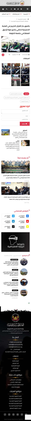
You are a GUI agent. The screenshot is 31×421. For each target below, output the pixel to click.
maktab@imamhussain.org (15, 344)
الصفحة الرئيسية (22, 19)
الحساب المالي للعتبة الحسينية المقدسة (15, 352)
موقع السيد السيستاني (15, 380)
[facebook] (21, 9)
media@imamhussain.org (15, 347)
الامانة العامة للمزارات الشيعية (15, 384)
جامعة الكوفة (25, 101)
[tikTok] (5, 414)
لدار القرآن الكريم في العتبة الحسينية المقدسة (17, 97)
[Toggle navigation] (27, 9)
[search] (6, 9)
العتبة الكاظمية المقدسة (15, 398)
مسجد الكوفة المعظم (15, 408)
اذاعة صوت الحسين (15, 370)
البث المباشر (15, 363)
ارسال (23, 124)
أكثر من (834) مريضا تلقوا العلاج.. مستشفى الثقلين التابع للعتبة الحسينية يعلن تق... (10, 273)
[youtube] (14, 9)
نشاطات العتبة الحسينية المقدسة (19, 21)
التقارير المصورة (14, 259)
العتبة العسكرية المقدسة (15, 403)
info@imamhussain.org (15, 342)
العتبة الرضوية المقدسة (15, 401)
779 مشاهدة (15, 55)
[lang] (3, 9)
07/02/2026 (25, 55)
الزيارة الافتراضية (15, 366)
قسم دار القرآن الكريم (16, 94)
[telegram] (13, 414)
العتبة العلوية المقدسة (15, 396)
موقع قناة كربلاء (15, 387)
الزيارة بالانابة (15, 361)
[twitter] (18, 9)
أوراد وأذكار (15, 368)
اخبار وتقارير (15, 270)
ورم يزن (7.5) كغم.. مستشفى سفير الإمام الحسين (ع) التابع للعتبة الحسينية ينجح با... (10, 294)
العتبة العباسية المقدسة (15, 406)
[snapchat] (9, 414)
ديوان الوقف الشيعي (15, 382)
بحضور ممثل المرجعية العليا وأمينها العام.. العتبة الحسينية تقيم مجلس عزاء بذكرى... (11, 263)
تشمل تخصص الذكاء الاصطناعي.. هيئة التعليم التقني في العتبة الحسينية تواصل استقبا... (10, 283)
